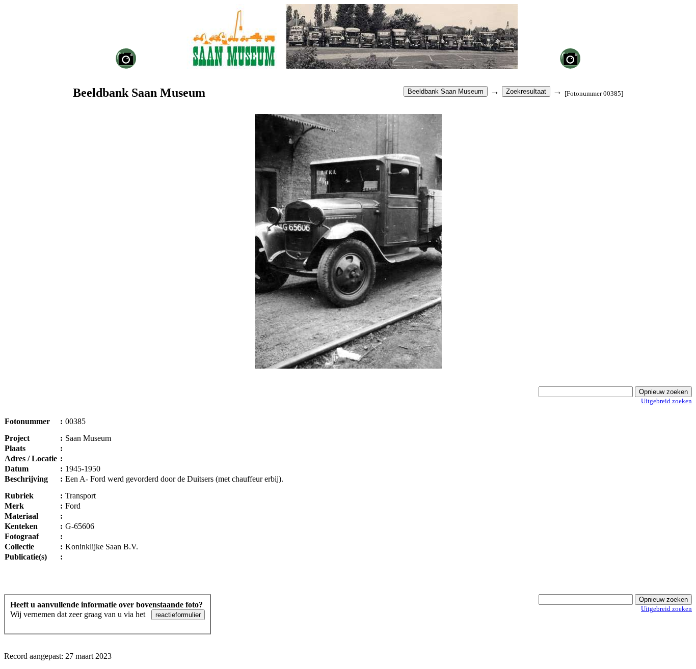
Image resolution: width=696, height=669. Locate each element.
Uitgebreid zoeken (666, 401)
